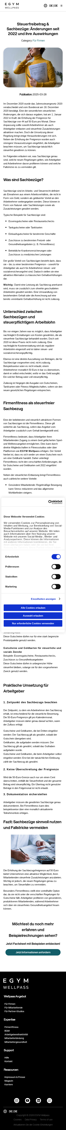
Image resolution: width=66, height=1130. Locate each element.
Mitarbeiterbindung (14, 1038)
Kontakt (8, 1061)
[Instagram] (16, 1100)
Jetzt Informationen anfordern (33, 952)
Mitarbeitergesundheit (15, 1041)
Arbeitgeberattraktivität (16, 1034)
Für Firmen (9, 1003)
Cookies (18, 1119)
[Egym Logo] (15, 983)
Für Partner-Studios (14, 1011)
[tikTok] (49, 1100)
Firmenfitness (11, 1027)
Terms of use (46, 1119)
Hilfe (6, 1057)
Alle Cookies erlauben (33, 607)
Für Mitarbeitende (13, 1007)
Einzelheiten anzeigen (43, 598)
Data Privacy (31, 1119)
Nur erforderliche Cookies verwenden (33, 623)
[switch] (56, 566)
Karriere (8, 1084)
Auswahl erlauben (33, 615)
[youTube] (27, 1100)
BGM (7, 1030)
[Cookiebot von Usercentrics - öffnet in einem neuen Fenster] (48, 502)
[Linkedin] (38, 1100)
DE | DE (53, 6)
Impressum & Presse (14, 1077)
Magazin (8, 1080)
